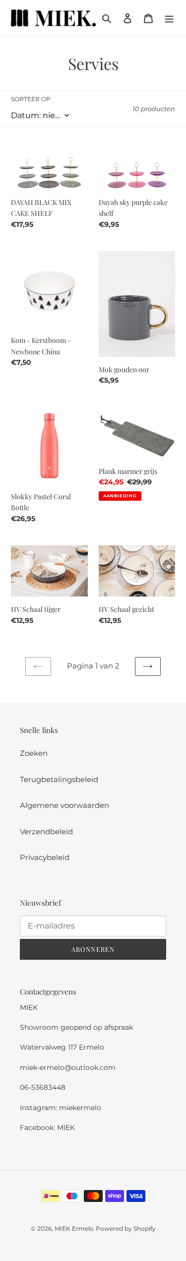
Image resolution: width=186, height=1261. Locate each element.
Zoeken (34, 753)
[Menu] (169, 18)
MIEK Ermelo (74, 1228)
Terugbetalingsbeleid (59, 779)
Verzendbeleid (46, 831)
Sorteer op (31, 99)
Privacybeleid (44, 857)
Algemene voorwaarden (64, 805)
